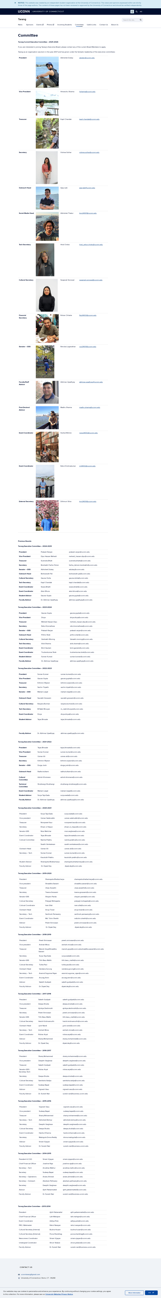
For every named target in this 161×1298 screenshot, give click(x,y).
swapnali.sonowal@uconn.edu (90, 280)
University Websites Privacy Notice (59, 1294)
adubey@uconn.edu (87, 58)
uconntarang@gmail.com (30, 1274)
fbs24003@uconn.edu (87, 315)
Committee (79, 25)
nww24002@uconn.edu (88, 433)
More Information (134, 1293)
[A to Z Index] (141, 11)
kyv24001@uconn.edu (87, 501)
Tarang (22, 19)
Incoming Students (64, 25)
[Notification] (132, 11)
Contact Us (103, 25)
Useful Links (91, 25)
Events (39, 25)
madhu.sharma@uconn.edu (89, 407)
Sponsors (29, 25)
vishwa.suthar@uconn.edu (89, 152)
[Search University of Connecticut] (136, 11)
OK (150, 1293)
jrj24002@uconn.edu (87, 466)
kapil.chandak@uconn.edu (89, 119)
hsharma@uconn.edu (87, 92)
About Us (114, 25)
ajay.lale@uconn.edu (87, 188)
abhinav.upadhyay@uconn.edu (91, 382)
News (20, 25)
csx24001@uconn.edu (87, 347)
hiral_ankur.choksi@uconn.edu (91, 245)
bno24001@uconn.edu (88, 213)
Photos (49, 25)
